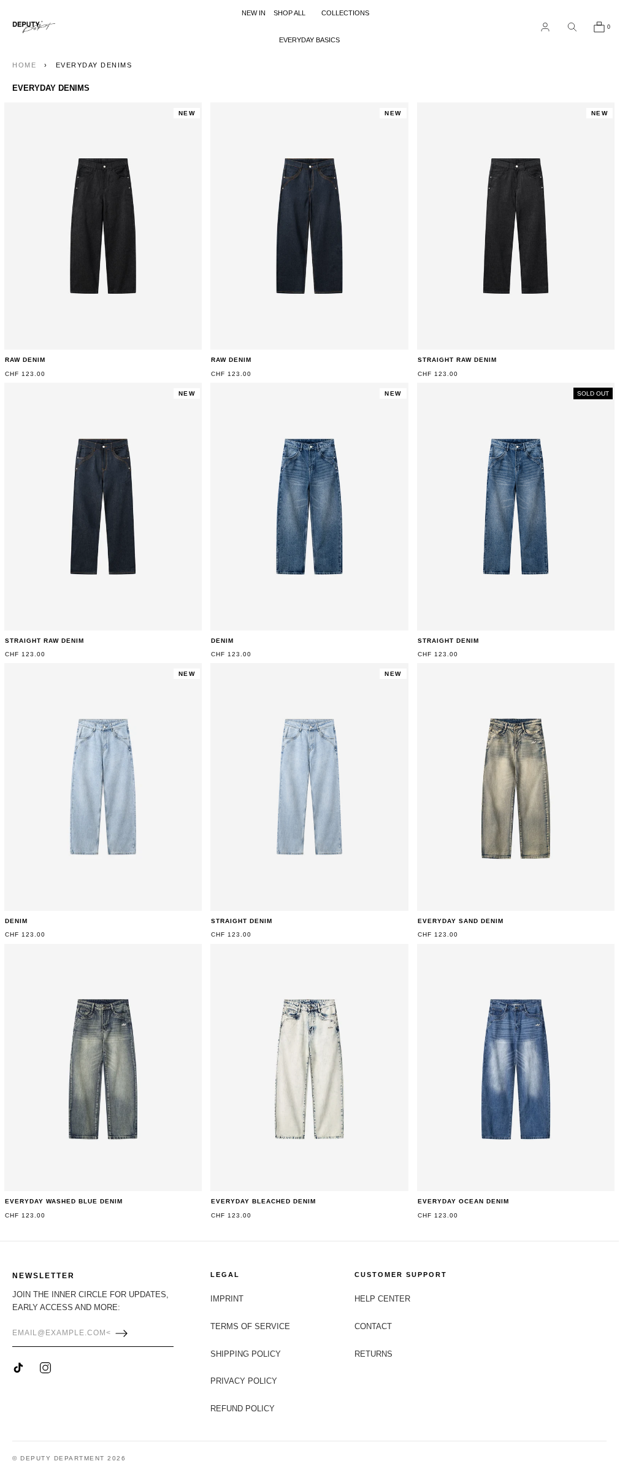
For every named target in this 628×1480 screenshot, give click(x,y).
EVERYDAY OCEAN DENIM (463, 1201)
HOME (24, 65)
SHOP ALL (289, 13)
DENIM (222, 640)
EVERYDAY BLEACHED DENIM (263, 1201)
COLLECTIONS (345, 13)
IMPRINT (226, 1298)
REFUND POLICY (242, 1408)
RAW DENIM (25, 359)
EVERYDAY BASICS (309, 40)
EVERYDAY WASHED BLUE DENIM (64, 1201)
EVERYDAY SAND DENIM (461, 921)
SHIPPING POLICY (245, 1354)
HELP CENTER (382, 1298)
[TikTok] (18, 1368)
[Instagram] (45, 1368)
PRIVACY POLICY (243, 1381)
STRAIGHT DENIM (448, 640)
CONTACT (373, 1326)
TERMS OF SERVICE (250, 1326)
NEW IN (254, 13)
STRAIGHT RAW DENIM (457, 359)
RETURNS (373, 1354)
